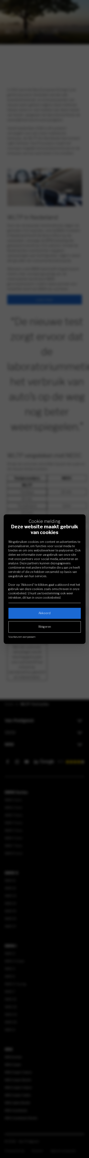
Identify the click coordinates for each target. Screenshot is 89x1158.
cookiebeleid (17, 593)
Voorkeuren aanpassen (22, 637)
